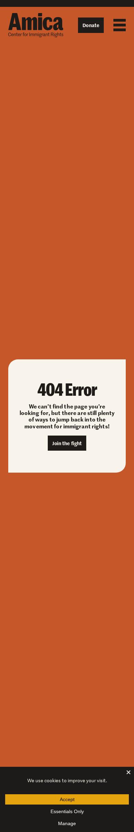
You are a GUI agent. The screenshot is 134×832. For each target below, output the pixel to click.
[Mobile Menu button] (118, 25)
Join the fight (67, 443)
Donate (90, 25)
